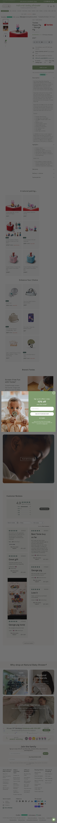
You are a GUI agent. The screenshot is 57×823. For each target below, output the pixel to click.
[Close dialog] (54, 393)
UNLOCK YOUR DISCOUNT (42, 414)
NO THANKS (42, 418)
